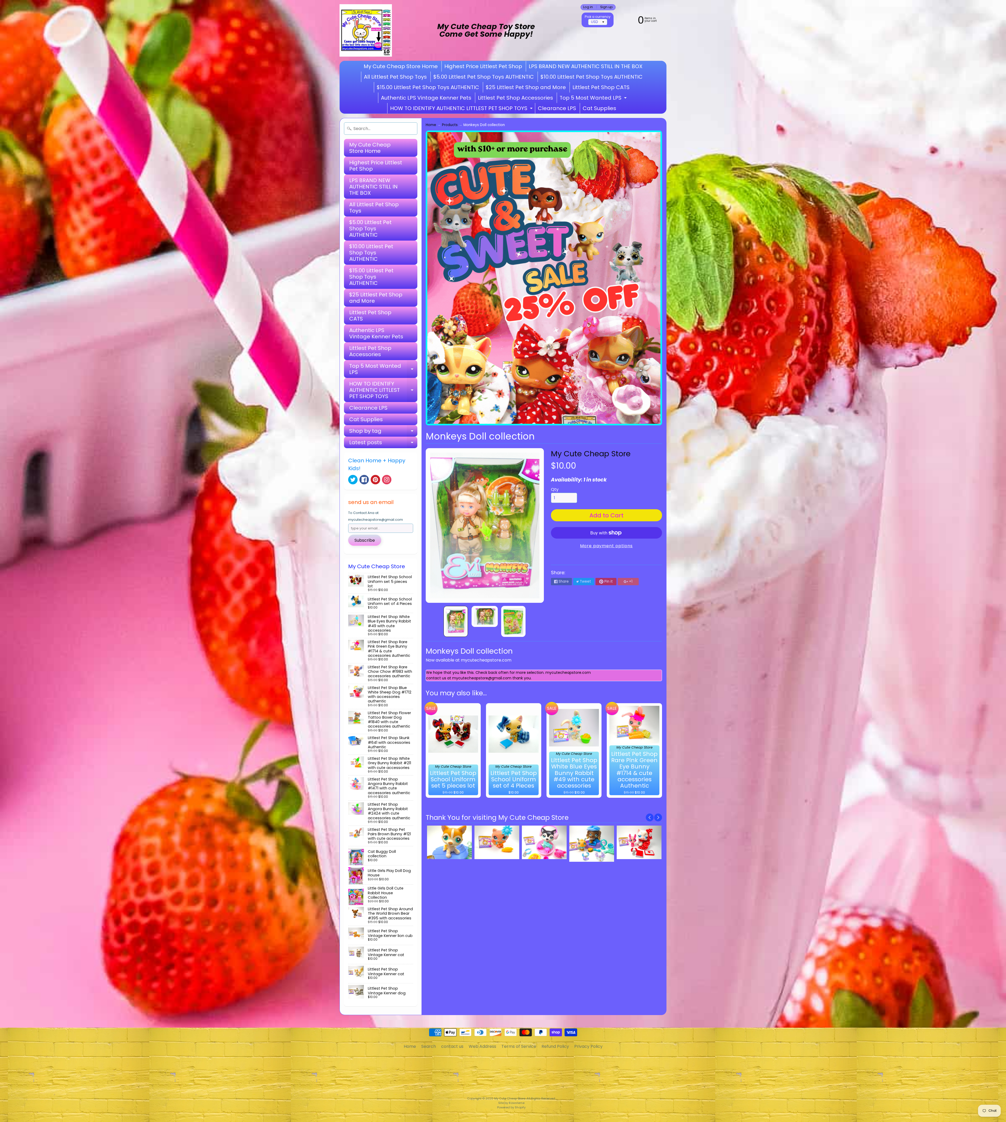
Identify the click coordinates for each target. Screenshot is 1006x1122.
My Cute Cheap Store (591, 453)
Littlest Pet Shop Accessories (515, 97)
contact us (452, 1046)
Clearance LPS (557, 108)
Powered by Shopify (511, 1107)
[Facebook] (364, 479)
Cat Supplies (599, 108)
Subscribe (364, 540)
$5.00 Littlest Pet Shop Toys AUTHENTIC (483, 76)
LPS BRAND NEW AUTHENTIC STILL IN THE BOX (585, 66)
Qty (555, 489)
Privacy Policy (588, 1046)
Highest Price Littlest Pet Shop (483, 66)
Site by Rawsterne (511, 1103)
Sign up (606, 7)
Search (428, 1046)
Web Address (482, 1046)
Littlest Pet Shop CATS (601, 87)
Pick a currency (597, 17)
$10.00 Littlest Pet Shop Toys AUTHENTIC (591, 76)
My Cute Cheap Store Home (401, 66)
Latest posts (383, 443)
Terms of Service (518, 1046)
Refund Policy (555, 1046)
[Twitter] (353, 479)
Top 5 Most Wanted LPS (594, 98)
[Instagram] (386, 479)
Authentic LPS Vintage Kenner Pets (426, 97)
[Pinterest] (375, 479)
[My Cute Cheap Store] (366, 30)
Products (450, 124)
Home (431, 124)
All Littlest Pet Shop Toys (395, 76)
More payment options (606, 546)
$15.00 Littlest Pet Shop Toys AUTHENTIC (428, 87)
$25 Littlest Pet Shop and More (526, 87)
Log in (588, 7)
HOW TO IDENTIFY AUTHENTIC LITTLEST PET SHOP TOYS (462, 109)
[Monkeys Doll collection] (456, 621)
